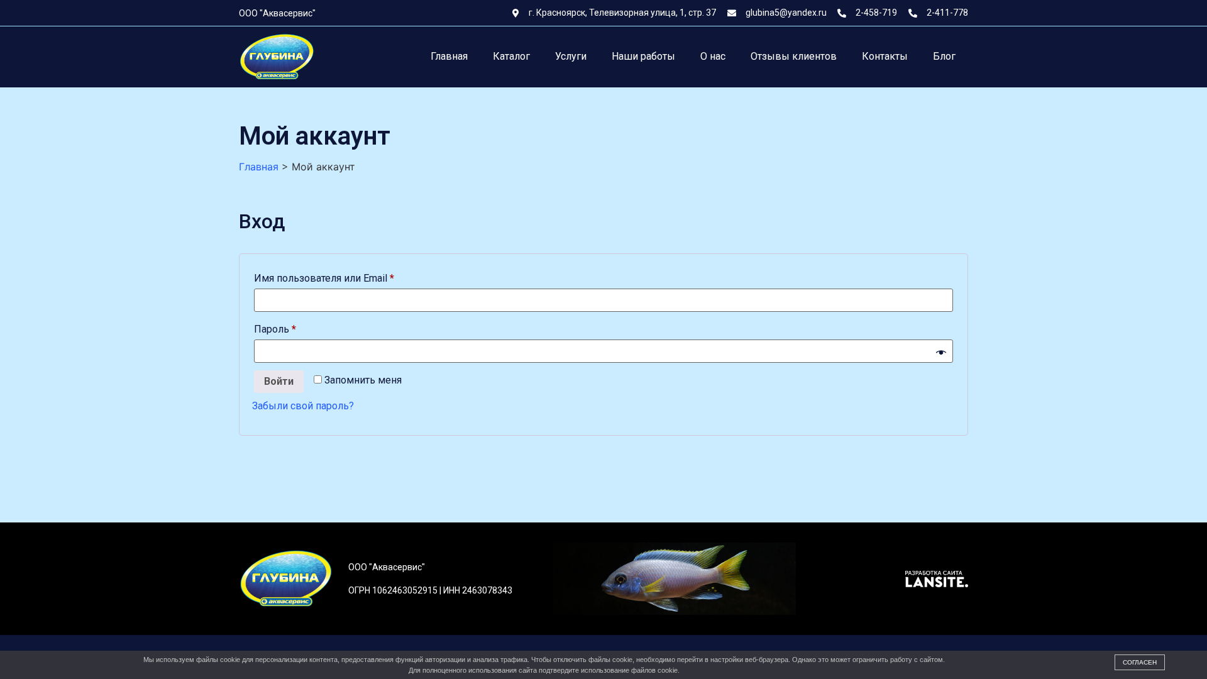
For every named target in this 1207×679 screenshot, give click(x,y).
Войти (279, 381)
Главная (449, 56)
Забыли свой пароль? (303, 406)
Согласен (1140, 662)
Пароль (304, 327)
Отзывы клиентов (794, 56)
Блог (944, 56)
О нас (712, 56)
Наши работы (643, 56)
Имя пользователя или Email (353, 276)
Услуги (571, 56)
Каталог (511, 56)
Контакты (885, 56)
